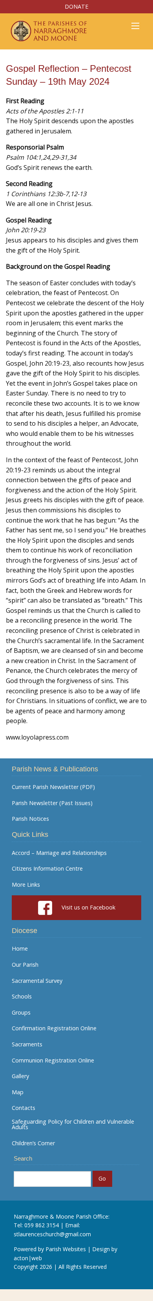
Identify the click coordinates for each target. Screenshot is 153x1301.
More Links (26, 884)
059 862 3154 (41, 1225)
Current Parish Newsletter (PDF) (53, 787)
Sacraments (27, 1044)
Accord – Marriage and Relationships (59, 853)
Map (18, 1092)
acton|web (28, 1258)
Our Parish (25, 965)
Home (20, 948)
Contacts (23, 1108)
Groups (21, 1012)
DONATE (76, 6)
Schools (22, 996)
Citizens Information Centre (47, 868)
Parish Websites (66, 1249)
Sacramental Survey (37, 981)
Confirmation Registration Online (54, 1028)
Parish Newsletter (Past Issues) (52, 803)
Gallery (20, 1076)
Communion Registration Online (53, 1060)
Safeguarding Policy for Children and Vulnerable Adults (73, 1124)
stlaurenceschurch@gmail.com (52, 1234)
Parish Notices (30, 819)
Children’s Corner (33, 1143)
